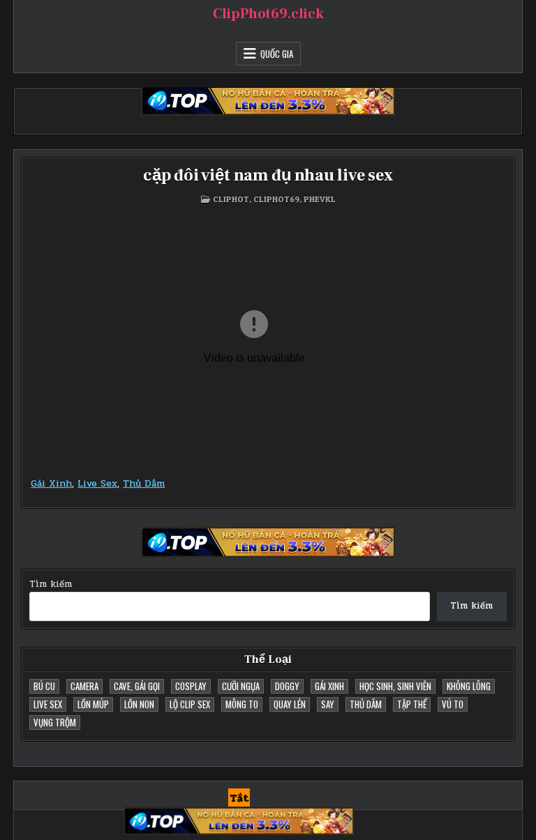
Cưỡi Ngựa (241, 686)
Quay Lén (290, 704)
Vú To (452, 704)
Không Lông (469, 686)
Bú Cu (44, 686)
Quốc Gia (276, 54)
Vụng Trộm (55, 722)
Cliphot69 (276, 199)
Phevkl (320, 199)
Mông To (241, 704)
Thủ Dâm (144, 483)
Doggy (287, 686)
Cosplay (191, 686)
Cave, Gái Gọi (137, 686)
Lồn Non (139, 704)
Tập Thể (411, 704)
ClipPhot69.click (268, 14)
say (327, 704)
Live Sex (97, 483)
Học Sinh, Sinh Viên (395, 686)
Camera (84, 686)
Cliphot (231, 199)
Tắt (239, 798)
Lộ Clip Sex (190, 704)
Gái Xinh (51, 483)
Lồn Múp (93, 704)
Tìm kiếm (50, 584)
